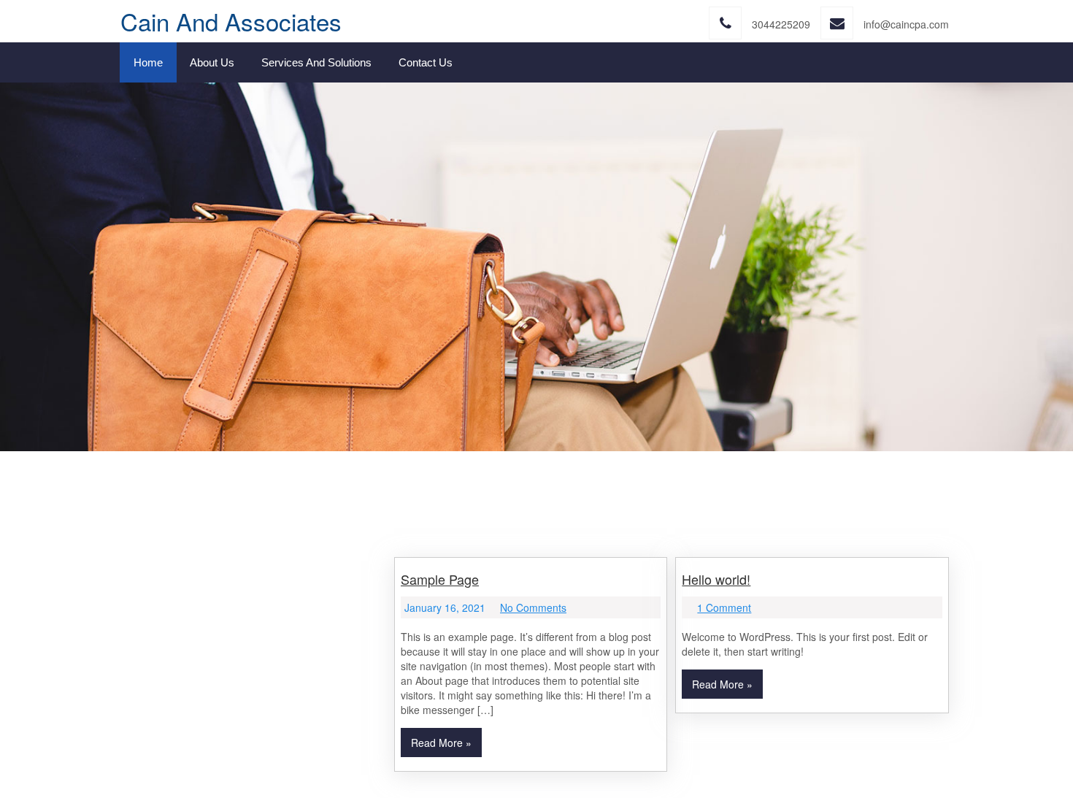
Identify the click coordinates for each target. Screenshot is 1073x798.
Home (148, 62)
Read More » (441, 742)
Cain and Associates (231, 21)
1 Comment (724, 607)
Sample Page (440, 578)
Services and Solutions (316, 62)
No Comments (533, 607)
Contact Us (426, 62)
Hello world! (716, 578)
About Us (212, 62)
